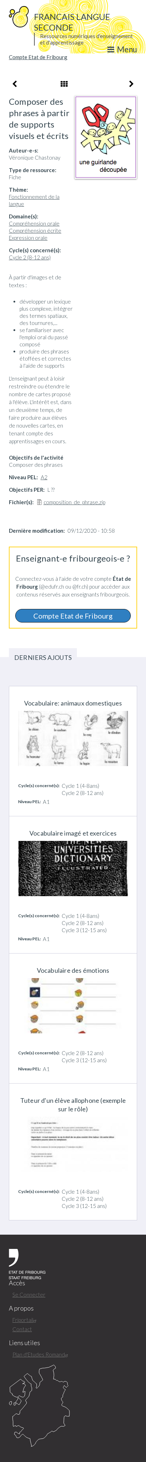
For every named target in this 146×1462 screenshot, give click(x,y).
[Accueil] (19, 16)
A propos (21, 1308)
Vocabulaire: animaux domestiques (73, 703)
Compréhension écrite (35, 230)
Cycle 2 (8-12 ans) (30, 257)
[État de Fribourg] (27, 1263)
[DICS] (73, 1406)
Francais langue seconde (72, 21)
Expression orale (28, 237)
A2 (44, 477)
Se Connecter (28, 1294)
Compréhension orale (34, 223)
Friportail (22, 1320)
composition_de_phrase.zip (74, 502)
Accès (17, 1283)
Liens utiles (24, 1343)
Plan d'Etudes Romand (38, 1354)
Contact (22, 1329)
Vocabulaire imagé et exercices (73, 833)
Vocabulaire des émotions (73, 970)
